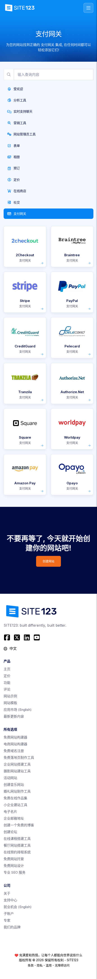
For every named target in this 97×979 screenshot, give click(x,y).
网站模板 (10, 703)
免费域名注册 (14, 751)
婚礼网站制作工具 (17, 791)
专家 (7, 920)
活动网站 (10, 778)
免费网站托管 (14, 859)
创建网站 (48, 561)
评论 (7, 689)
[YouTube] (36, 637)
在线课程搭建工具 (17, 838)
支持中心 (10, 900)
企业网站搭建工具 (17, 764)
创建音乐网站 (14, 784)
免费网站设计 (14, 865)
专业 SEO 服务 (14, 872)
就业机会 (18, 907)
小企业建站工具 (15, 805)
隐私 (40, 965)
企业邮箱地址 (14, 818)
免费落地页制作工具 (19, 757)
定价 (7, 676)
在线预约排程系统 (17, 852)
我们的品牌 (12, 927)
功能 (7, 682)
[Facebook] (8, 637)
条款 (31, 965)
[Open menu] (88, 8)
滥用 (49, 965)
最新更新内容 (14, 716)
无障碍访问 (62, 965)
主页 (7, 669)
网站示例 (10, 696)
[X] (16, 637)
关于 (7, 893)
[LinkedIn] (26, 637)
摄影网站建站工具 (17, 771)
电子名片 (10, 811)
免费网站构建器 (15, 737)
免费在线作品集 (15, 798)
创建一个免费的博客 (19, 825)
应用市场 (18, 709)
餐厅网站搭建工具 (17, 845)
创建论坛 (10, 832)
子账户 (9, 913)
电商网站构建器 (15, 744)
